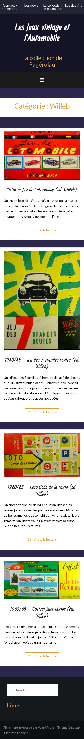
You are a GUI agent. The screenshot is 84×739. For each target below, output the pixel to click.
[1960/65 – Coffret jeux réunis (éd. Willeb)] (42, 579)
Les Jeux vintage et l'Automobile (42, 32)
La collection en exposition (52, 7)
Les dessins (73, 5)
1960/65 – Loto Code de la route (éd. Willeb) (42, 491)
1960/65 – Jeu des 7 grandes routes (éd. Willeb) (42, 363)
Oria (71, 727)
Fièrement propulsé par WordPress (29, 727)
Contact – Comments (10, 7)
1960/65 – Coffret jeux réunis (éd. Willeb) (42, 612)
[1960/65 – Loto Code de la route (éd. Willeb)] (42, 455)
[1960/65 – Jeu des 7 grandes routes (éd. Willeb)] (42, 300)
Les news (31, 5)
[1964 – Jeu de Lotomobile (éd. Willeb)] (42, 155)
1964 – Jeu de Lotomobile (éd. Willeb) (42, 189)
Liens (13, 705)
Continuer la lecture (42, 230)
